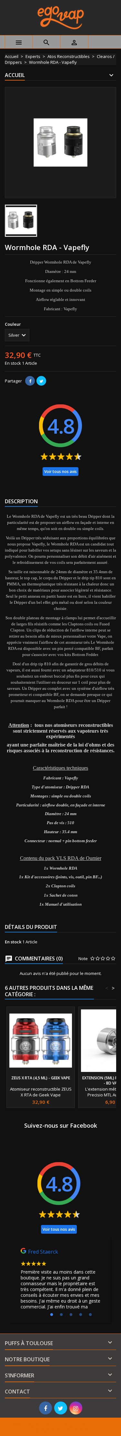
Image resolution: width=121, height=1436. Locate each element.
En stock (13, 363)
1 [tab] (51, 1315)
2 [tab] (61, 1315)
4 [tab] (80, 1315)
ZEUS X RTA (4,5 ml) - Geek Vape (40, 1078)
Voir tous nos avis (60, 471)
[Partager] (30, 381)
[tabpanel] (60, 1280)
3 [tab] (71, 1315)
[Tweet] (41, 381)
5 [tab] (90, 1315)
